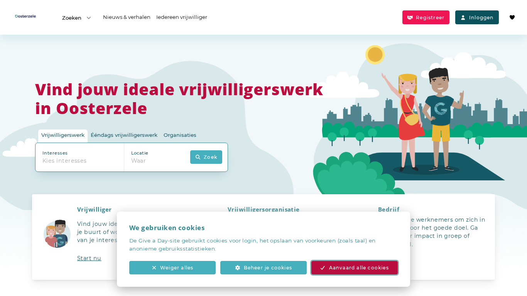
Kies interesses (64, 160)
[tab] (63, 136)
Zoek (210, 157)
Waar (138, 160)
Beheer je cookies (268, 268)
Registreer (430, 17)
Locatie (140, 153)
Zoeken (71, 18)
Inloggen (481, 17)
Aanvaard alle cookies (359, 268)
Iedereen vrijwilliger (181, 17)
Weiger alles (176, 268)
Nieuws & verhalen (126, 17)
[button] (113, 237)
